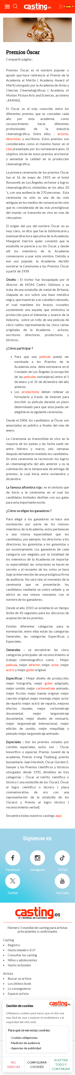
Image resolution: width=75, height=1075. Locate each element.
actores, (63, 134)
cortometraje (45, 688)
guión (30, 670)
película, (12, 665)
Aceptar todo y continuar (61, 1064)
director (34, 665)
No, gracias (13, 1065)
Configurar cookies (37, 1065)
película (44, 356)
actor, (55, 665)
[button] (62, 7)
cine (9, 149)
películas (30, 377)
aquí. (59, 815)
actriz (10, 670)
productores (29, 392)
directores (13, 139)
